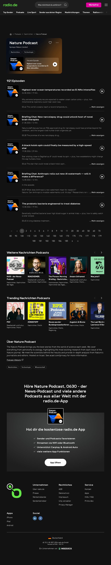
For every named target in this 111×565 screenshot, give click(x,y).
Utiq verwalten (65, 501)
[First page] (11, 231)
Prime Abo (89, 501)
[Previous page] (17, 231)
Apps (87, 493)
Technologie (28, 52)
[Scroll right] (107, 12)
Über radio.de (38, 489)
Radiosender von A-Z (102, 12)
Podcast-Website (14, 360)
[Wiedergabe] (55, 64)
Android (10, 525)
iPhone (9, 518)
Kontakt (88, 489)
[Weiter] (101, 251)
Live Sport (31, 12)
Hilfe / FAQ (89, 497)
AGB (60, 489)
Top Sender (8, 12)
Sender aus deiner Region (50, 12)
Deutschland (57, 538)
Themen (86, 12)
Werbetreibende (39, 497)
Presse (36, 493)
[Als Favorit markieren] (50, 42)
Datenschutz (64, 493)
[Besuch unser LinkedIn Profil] (35, 518)
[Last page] (78, 241)
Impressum (63, 497)
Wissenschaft (40, 367)
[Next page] (72, 241)
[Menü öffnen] (106, 5)
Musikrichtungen (72, 12)
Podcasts (20, 12)
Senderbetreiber (39, 501)
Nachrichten (15, 52)
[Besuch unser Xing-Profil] (40, 518)
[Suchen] (65, 5)
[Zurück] (94, 251)
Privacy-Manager (66, 505)
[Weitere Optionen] (57, 42)
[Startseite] (11, 34)
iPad (8, 521)
